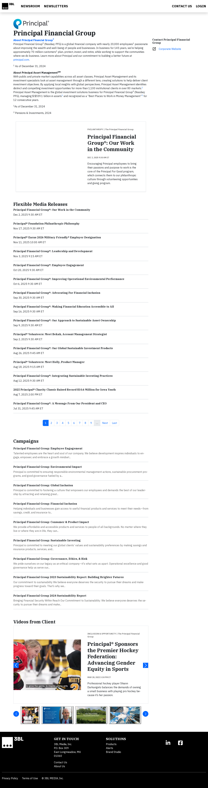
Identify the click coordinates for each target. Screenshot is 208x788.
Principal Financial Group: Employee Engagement (47, 448)
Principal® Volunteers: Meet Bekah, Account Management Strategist (60, 334)
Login (201, 6)
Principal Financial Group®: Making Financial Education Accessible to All (63, 306)
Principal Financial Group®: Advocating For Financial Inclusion (56, 292)
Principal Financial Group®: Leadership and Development (52, 251)
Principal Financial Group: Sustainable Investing (47, 540)
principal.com (21, 59)
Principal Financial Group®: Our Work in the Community (111, 143)
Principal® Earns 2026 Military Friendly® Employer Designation (57, 237)
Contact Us (60, 762)
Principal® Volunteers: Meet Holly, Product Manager (49, 362)
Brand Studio (113, 752)
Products (111, 744)
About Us (59, 766)
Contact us (182, 6)
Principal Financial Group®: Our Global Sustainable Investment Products (63, 348)
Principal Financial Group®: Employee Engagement (48, 265)
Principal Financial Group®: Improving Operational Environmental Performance (68, 279)
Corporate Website (170, 49)
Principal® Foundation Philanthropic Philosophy (46, 223)
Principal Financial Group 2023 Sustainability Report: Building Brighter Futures (68, 577)
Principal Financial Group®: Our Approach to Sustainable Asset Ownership (64, 320)
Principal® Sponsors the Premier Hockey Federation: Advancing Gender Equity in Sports (113, 656)
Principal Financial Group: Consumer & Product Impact (51, 522)
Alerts (109, 748)
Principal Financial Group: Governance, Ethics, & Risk (50, 558)
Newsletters (56, 6)
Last (115, 423)
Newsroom (30, 6)
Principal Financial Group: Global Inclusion (43, 485)
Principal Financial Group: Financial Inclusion (45, 503)
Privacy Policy (10, 778)
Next (106, 423)
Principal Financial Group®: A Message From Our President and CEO (60, 403)
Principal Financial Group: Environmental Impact (47, 466)
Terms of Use (30, 778)
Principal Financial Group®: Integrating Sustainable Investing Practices (63, 375)
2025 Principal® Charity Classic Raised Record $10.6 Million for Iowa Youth (64, 389)
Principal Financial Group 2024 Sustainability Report (49, 595)
